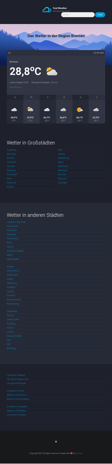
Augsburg (11, 149)
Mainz (61, 162)
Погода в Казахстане (18, 379)
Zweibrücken (13, 319)
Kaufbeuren (12, 226)
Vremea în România (16, 415)
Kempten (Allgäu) (15, 251)
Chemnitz (11, 162)
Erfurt (9, 242)
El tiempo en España (17, 406)
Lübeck (10, 332)
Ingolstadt (12, 311)
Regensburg (13, 303)
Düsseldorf (12, 174)
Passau (10, 327)
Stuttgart (62, 182)
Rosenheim (12, 275)
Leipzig (61, 154)
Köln (60, 149)
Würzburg (11, 348)
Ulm (9, 344)
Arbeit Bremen (16, 87)
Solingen (11, 287)
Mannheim (63, 166)
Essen (10, 279)
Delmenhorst (13, 270)
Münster (62, 174)
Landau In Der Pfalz (16, 222)
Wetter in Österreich (17, 395)
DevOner (79, 453)
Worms (10, 315)
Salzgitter (11, 234)
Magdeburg (63, 158)
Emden (10, 266)
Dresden (11, 166)
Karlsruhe (11, 182)
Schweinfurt (13, 238)
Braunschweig (14, 299)
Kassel (10, 186)
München (62, 170)
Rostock (62, 178)
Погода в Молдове (16, 383)
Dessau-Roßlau (14, 336)
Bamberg (11, 154)
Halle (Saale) (13, 259)
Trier (9, 340)
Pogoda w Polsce (15, 391)
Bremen (10, 158)
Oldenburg (12, 283)
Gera (9, 178)
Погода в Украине (16, 375)
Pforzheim (12, 230)
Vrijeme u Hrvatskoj (16, 410)
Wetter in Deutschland (18, 399)
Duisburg (11, 170)
